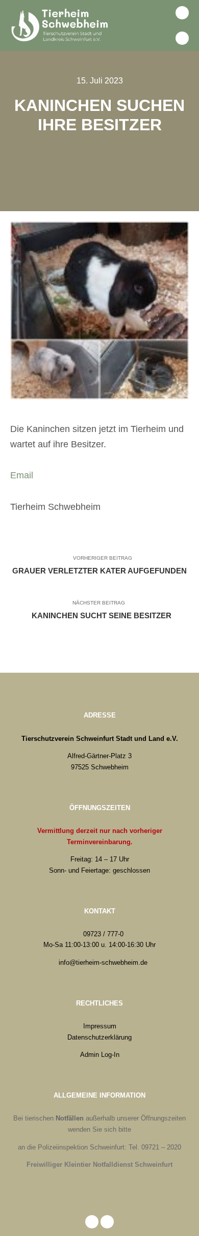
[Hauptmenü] (160, 38)
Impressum (99, 1026)
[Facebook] (182, 12)
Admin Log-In (99, 1054)
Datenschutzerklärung (99, 1037)
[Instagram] (182, 38)
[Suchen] (160, 12)
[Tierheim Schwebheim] (61, 25)
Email (21, 475)
